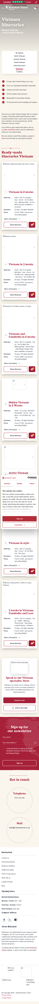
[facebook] (4, 919)
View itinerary (15, 225)
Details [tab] (19, 483)
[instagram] (15, 919)
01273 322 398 (21, 708)
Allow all (19, 519)
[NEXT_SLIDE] (34, 175)
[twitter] (9, 919)
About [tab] (32, 483)
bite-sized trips (10, 130)
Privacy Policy (14, 753)
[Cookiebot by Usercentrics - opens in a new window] (28, 477)
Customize (18, 525)
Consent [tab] (7, 483)
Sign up (20, 763)
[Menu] (3, 8)
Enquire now (19, 700)
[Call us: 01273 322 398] (36, 2)
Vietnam (4, 13)
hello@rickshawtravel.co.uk (19, 828)
